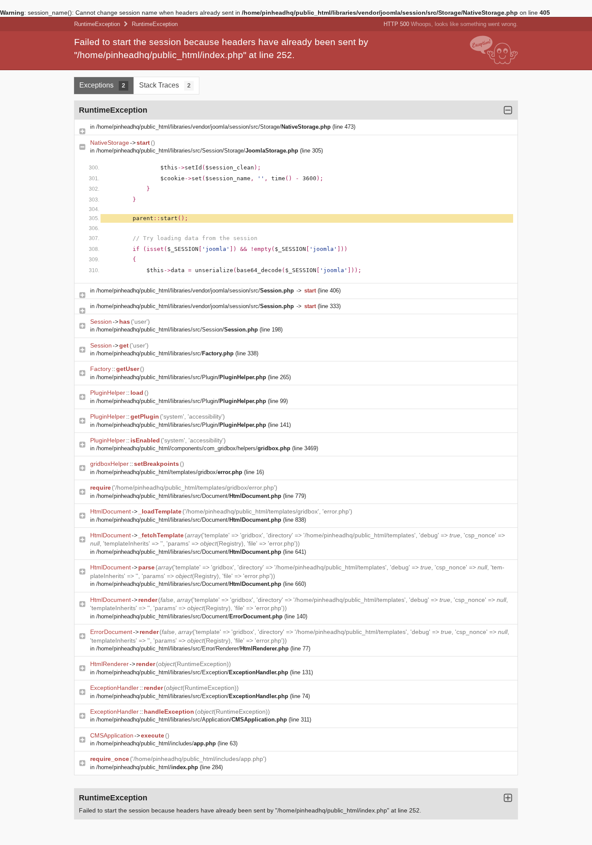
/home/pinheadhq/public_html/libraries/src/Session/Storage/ (197, 150)
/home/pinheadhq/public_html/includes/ (156, 743)
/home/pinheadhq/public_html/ (147, 767)
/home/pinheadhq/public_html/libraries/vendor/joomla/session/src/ (195, 290)
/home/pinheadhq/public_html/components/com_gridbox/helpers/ (193, 448)
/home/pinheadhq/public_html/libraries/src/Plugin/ (181, 377)
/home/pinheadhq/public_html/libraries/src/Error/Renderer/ (192, 648)
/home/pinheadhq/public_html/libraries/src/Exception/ (192, 672)
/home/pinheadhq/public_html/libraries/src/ (165, 353)
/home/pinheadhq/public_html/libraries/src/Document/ (188, 496)
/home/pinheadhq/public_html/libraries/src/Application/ (191, 719)
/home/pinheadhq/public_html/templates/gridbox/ (169, 472)
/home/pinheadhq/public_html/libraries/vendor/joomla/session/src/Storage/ (213, 127)
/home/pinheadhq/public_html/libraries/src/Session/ (177, 329)
